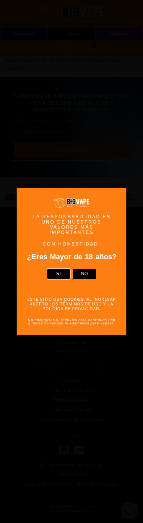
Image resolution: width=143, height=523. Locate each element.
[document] (71, 261)
